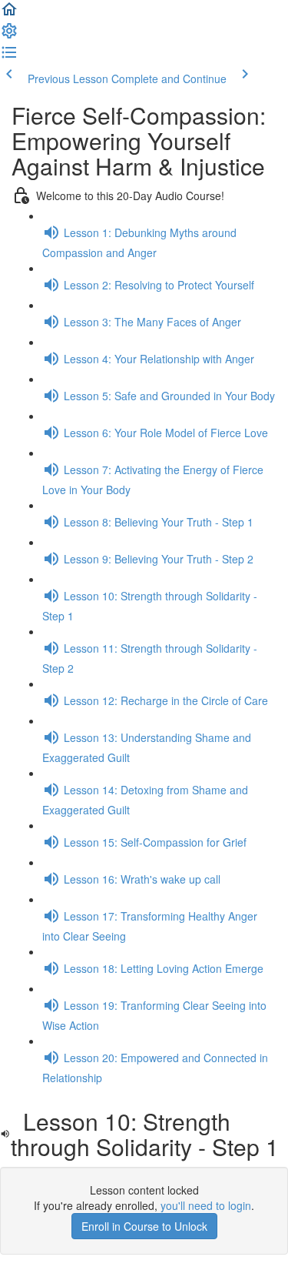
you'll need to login (206, 1205)
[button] (9, 14)
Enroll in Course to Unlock (144, 1226)
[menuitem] (9, 35)
